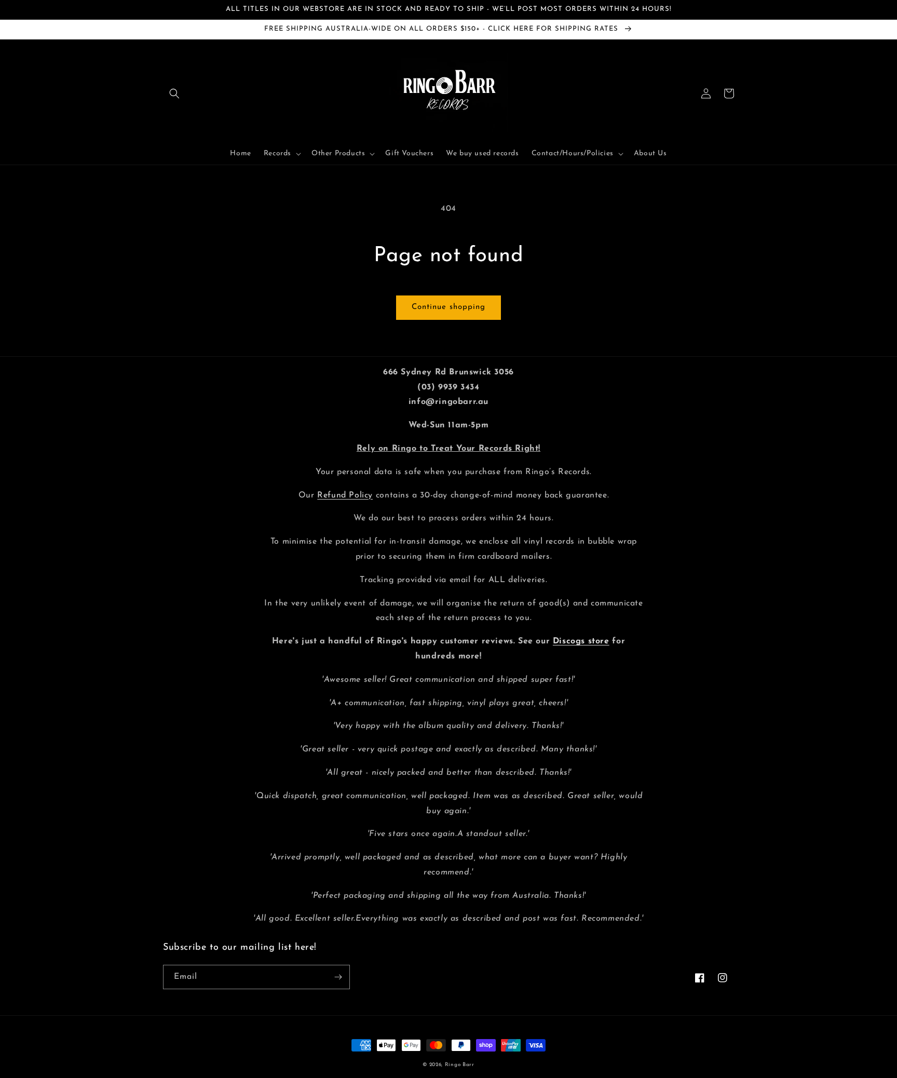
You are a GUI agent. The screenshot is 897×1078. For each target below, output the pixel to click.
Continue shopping (448, 307)
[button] (174, 93)
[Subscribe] (338, 977)
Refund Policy (345, 495)
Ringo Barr (459, 1065)
